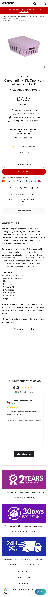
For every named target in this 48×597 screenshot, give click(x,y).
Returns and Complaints (23, 531)
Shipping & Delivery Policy (24, 565)
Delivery (23, 572)
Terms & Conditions (24, 498)
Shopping (23, 584)
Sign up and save (23, 590)
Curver (24, 76)
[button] (40, 591)
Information (23, 578)
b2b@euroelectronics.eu (24, 138)
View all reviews (24, 454)
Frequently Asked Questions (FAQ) (24, 201)
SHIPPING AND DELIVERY (24, 194)
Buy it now (24, 172)
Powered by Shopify (24, 595)
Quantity (24, 152)
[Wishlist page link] (30, 4)
